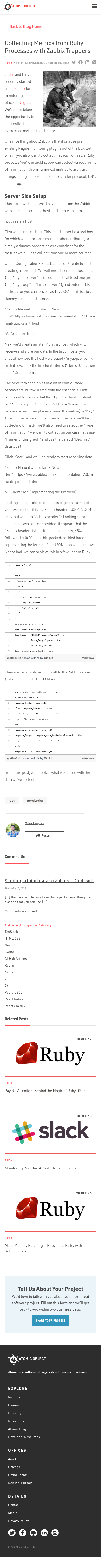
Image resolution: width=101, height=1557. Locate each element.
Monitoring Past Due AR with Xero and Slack (40, 1168)
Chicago (14, 1467)
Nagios (24, 102)
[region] (50, 608)
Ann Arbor (15, 1459)
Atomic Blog (17, 1429)
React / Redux (15, 1006)
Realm (9, 965)
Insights (14, 1397)
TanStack (11, 931)
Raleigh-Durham (20, 1483)
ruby (11, 800)
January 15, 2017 (15, 888)
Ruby (9, 62)
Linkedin (87, 62)
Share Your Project (50, 1320)
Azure (9, 972)
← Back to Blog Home (23, 26)
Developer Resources (24, 1437)
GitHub (48, 658)
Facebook (80, 62)
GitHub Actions (16, 958)
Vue (7, 979)
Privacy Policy (18, 1521)
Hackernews (94, 62)
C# (7, 985)
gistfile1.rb (14, 658)
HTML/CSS (12, 938)
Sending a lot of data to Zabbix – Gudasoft (49, 880)
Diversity (14, 1413)
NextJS (10, 945)
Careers (14, 1405)
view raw (88, 658)
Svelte (9, 952)
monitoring (35, 800)
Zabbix (19, 88)
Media (12, 1513)
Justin (9, 74)
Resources (16, 1421)
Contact (14, 1505)
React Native (14, 999)
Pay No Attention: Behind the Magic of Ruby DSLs (45, 1090)
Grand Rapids (18, 1475)
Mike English (34, 823)
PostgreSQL (13, 992)
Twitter (73, 62)
